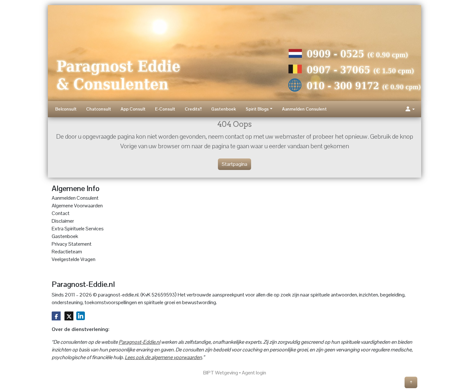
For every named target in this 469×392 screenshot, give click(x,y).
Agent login (254, 372)
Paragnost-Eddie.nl (139, 342)
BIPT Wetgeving (220, 372)
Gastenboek (223, 109)
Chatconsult (98, 109)
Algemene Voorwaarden (77, 205)
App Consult (133, 109)
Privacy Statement (72, 244)
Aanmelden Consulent (304, 109)
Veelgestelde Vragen (73, 259)
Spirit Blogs (257, 109)
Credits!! (193, 109)
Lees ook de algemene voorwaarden (163, 357)
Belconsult (66, 109)
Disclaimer (63, 221)
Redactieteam (67, 251)
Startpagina (234, 164)
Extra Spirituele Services (78, 228)
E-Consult (165, 109)
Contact (61, 213)
